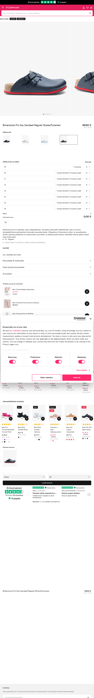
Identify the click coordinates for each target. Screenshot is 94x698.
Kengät (13, 19)
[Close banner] (90, 319)
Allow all (76, 377)
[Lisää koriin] (87, 291)
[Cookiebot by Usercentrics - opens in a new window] (75, 318)
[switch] (35, 362)
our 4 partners (15, 331)
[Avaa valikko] (3, 7)
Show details (81, 370)
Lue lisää (6, 248)
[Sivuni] (84, 7)
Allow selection (46, 377)
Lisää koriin (47, 483)
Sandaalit (21, 19)
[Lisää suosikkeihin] (5, 222)
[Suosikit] (87, 7)
